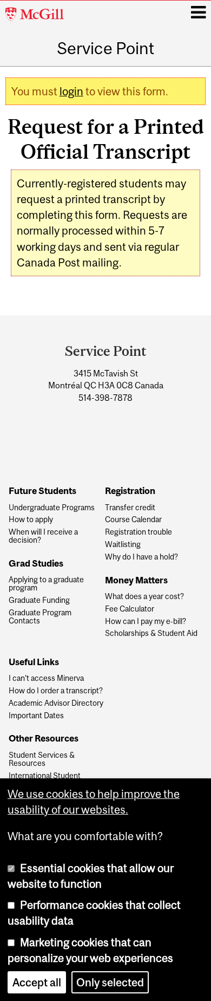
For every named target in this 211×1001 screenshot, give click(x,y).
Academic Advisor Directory (56, 703)
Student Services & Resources (42, 759)
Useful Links (34, 662)
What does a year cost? (144, 597)
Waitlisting (123, 545)
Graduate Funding (39, 600)
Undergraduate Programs (52, 508)
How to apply (31, 520)
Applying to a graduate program (46, 584)
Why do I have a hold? (141, 557)
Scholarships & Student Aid (151, 633)
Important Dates (36, 716)
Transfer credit (130, 508)
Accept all (36, 982)
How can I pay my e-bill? (145, 622)
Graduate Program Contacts (40, 617)
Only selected (110, 982)
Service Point (105, 48)
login (71, 91)
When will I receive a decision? (43, 536)
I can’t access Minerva (46, 678)
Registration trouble (138, 532)
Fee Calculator (129, 609)
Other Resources (43, 739)
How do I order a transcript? (56, 691)
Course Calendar (133, 520)
